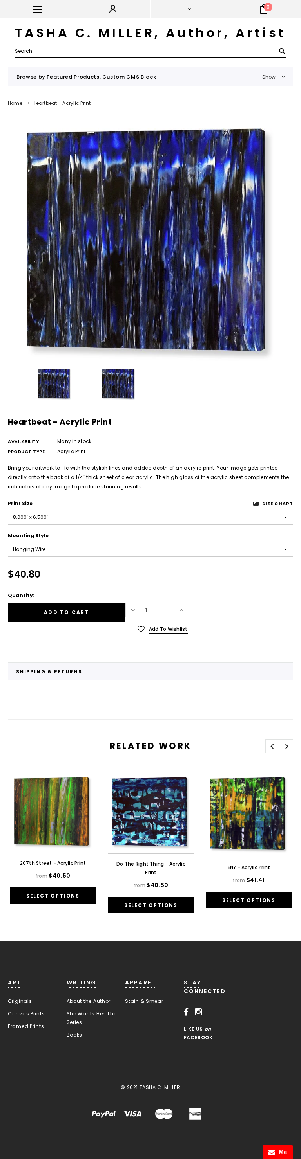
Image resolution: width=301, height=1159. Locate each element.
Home (15, 103)
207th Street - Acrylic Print (53, 863)
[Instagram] (198, 1012)
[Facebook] (186, 1012)
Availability (23, 441)
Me (281, 1151)
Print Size (20, 503)
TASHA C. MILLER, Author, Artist (150, 33)
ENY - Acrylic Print (249, 867)
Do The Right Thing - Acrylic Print (150, 868)
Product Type (26, 451)
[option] (150, 244)
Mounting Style (28, 535)
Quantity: (21, 595)
